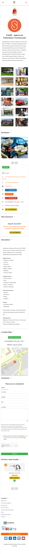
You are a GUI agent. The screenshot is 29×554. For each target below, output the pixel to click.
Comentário (3, 407)
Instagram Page (12, 198)
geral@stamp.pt (8, 186)
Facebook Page (12, 190)
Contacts (3, 516)
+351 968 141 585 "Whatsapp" (12, 182)
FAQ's (2, 512)
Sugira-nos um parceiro (14, 534)
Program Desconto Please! (7, 510)
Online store (9, 194)
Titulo (2, 402)
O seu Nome (3, 392)
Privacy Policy (17, 437)
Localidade (3, 397)
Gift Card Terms (4, 507)
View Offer (5, 167)
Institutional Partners (6, 514)
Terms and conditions (6, 503)
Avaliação (3, 387)
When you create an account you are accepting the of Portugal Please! (15, 437)
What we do (4, 500)
